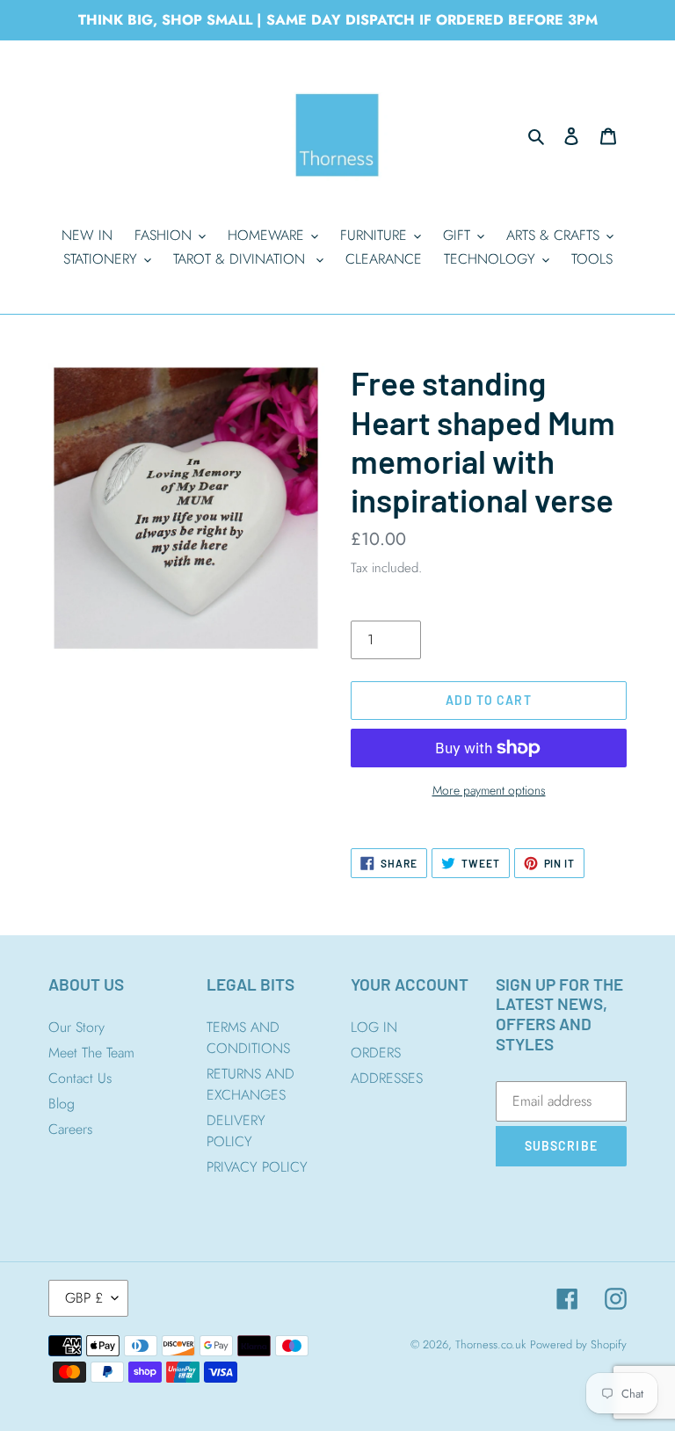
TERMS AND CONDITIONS (248, 1037)
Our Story (76, 1027)
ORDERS (376, 1052)
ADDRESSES (387, 1078)
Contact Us (80, 1078)
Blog (61, 1103)
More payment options (489, 790)
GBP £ (84, 1298)
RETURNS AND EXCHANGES (250, 1084)
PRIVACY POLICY (257, 1167)
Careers (70, 1129)
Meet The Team (91, 1052)
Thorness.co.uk (490, 1344)
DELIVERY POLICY (236, 1130)
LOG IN (374, 1027)
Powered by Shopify (578, 1344)
